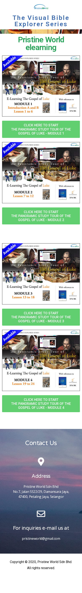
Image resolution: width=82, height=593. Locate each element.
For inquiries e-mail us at (41, 528)
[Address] (41, 461)
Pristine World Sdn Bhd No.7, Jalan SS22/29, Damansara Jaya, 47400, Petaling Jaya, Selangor (41, 491)
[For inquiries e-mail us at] (41, 514)
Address (41, 476)
